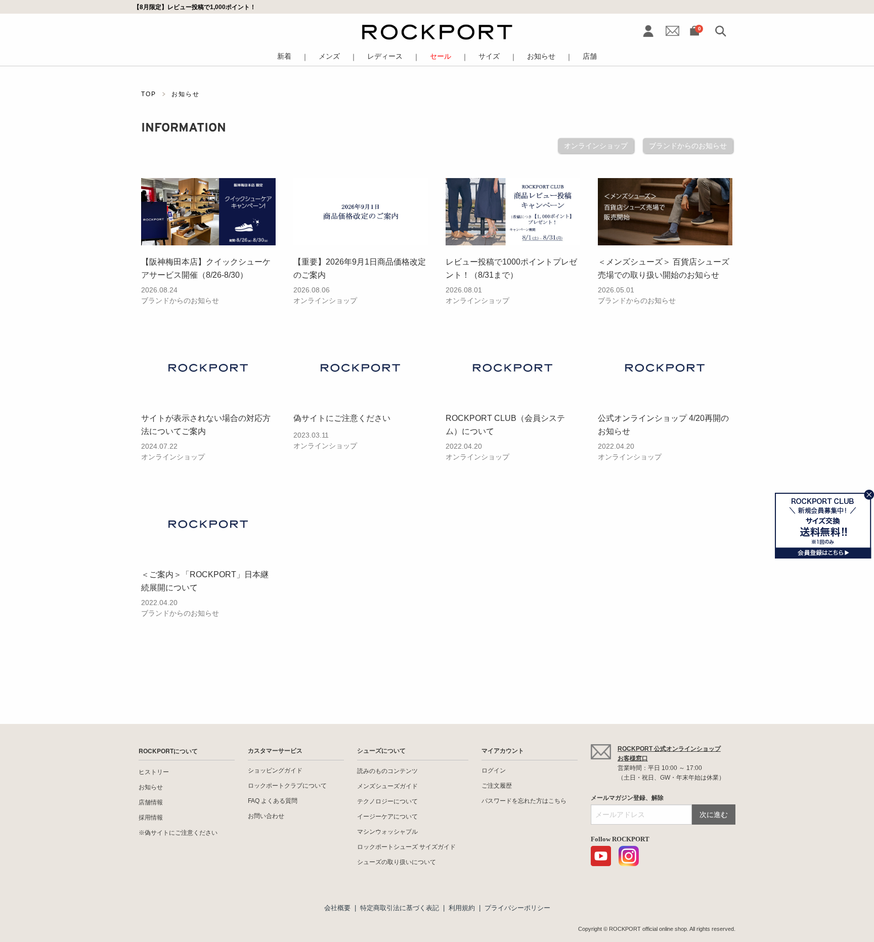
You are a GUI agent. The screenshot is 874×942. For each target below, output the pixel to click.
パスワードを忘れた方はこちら (524, 800)
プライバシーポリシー (517, 908)
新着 (284, 56)
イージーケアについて (387, 816)
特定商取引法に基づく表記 (399, 908)
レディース (385, 56)
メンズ (329, 56)
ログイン (494, 770)
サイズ (489, 56)
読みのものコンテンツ (387, 771)
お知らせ (541, 56)
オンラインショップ (596, 146)
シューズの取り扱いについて (396, 862)
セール (440, 56)
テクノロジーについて (387, 801)
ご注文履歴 (497, 785)
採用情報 (151, 817)
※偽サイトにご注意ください (178, 832)
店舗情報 (151, 802)
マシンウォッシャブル (387, 831)
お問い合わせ (266, 816)
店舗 (590, 56)
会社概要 (337, 908)
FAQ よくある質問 (272, 800)
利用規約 (462, 908)
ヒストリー (154, 772)
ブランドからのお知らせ (688, 146)
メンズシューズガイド (387, 786)
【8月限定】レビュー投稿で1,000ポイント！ (195, 7)
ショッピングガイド (275, 770)
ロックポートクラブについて (287, 785)
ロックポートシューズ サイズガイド (406, 846)
